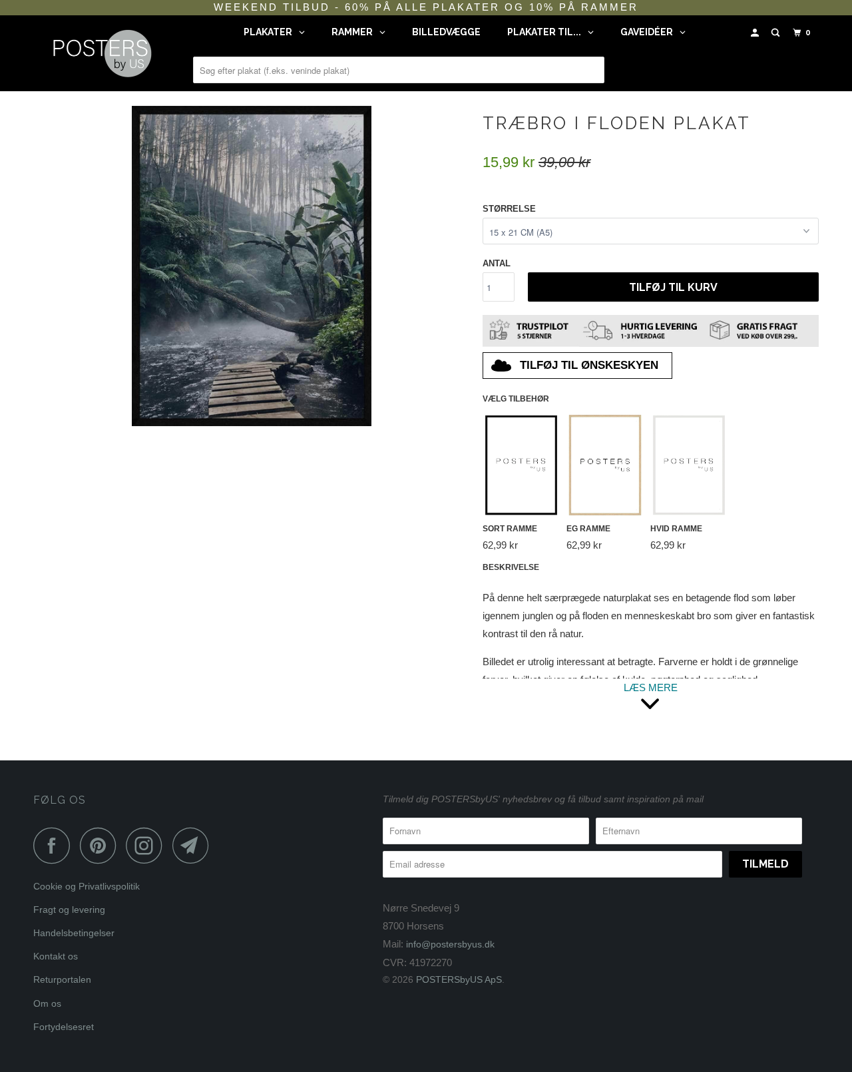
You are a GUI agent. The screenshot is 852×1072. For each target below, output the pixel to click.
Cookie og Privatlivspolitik (86, 886)
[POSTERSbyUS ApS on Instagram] (148, 845)
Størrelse (509, 209)
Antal (497, 263)
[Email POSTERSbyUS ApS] (194, 845)
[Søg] (777, 33)
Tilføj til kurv (673, 287)
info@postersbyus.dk (450, 944)
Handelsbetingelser (73, 933)
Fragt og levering (69, 909)
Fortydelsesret (63, 1026)
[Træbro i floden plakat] (251, 266)
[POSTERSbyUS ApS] (101, 53)
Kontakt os (55, 956)
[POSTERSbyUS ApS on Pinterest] (101, 845)
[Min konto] (756, 33)
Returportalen (62, 979)
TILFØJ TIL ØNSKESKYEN (589, 365)
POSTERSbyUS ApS (459, 979)
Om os (47, 1003)
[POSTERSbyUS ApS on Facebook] (55, 845)
